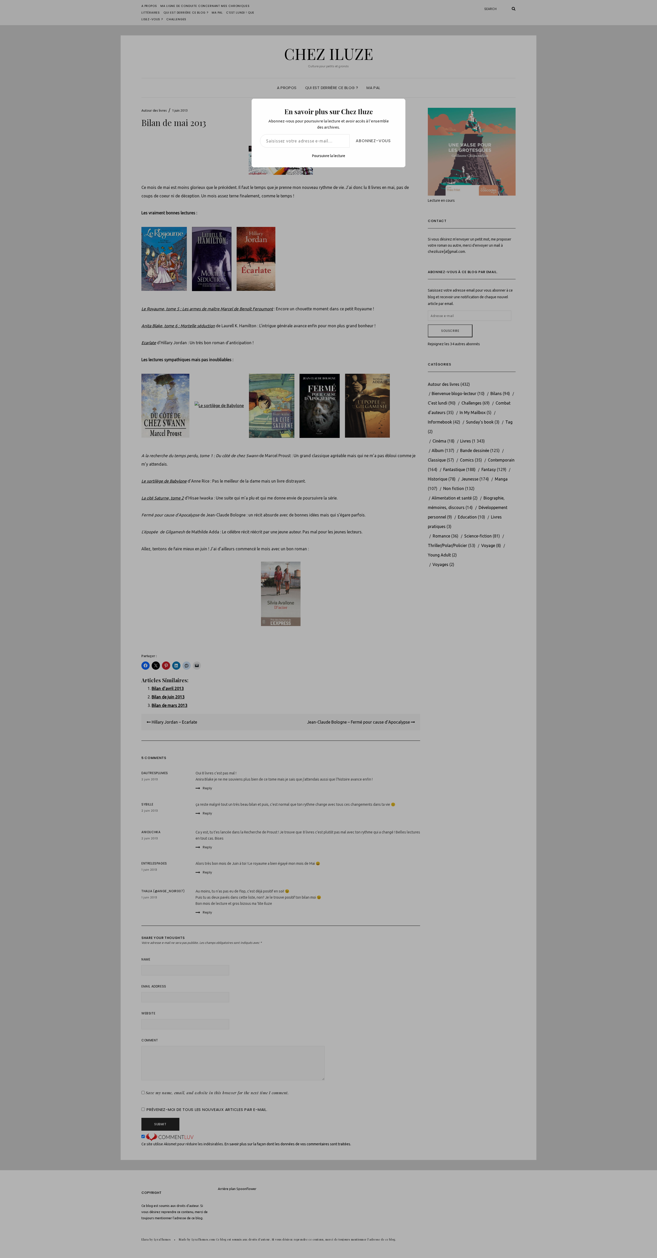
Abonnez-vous (373, 141)
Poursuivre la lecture (328, 156)
